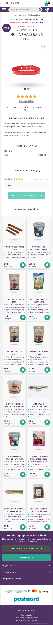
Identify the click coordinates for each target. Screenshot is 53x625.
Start (15, 15)
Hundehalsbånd (34, 15)
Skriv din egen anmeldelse (27, 196)
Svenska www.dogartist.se (26, 618)
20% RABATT (37, 22)
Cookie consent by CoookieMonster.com (38, 623)
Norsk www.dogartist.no (27, 620)
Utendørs (22, 15)
